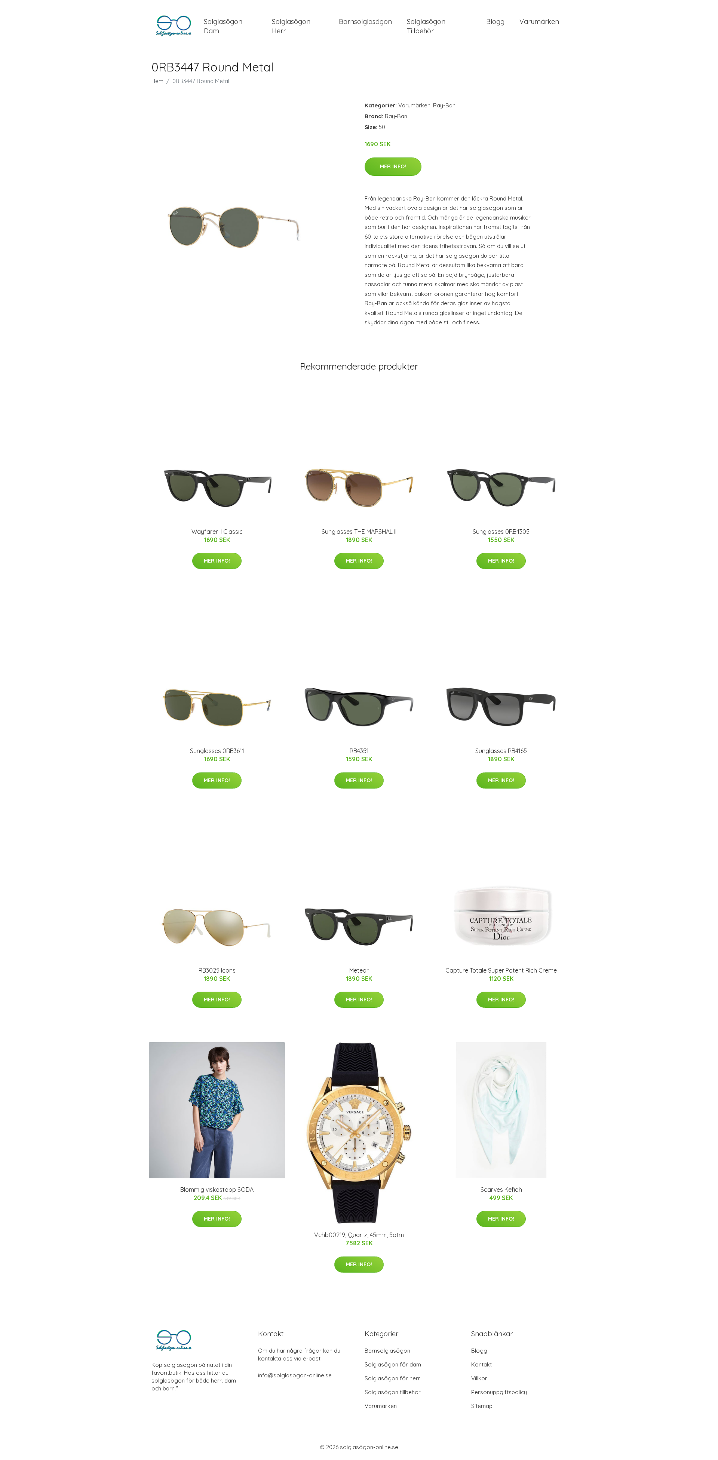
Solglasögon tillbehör (393, 1392)
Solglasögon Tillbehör (426, 26)
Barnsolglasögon (365, 21)
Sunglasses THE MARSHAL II (359, 531)
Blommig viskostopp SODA (217, 1189)
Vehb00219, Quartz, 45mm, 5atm (359, 1235)
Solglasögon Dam (223, 26)
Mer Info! (393, 166)
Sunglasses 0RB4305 (501, 531)
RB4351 (359, 751)
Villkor (479, 1378)
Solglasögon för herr (392, 1378)
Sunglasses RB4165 (501, 751)
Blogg (495, 21)
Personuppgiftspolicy (499, 1392)
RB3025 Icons (217, 970)
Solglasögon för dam (393, 1364)
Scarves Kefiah (501, 1189)
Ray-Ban (444, 105)
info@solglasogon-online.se (295, 1375)
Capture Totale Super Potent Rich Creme (501, 970)
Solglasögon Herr (291, 26)
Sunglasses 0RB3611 (217, 751)
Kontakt (481, 1364)
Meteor (359, 970)
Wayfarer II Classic (217, 531)
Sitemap (482, 1406)
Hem (157, 81)
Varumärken (539, 21)
